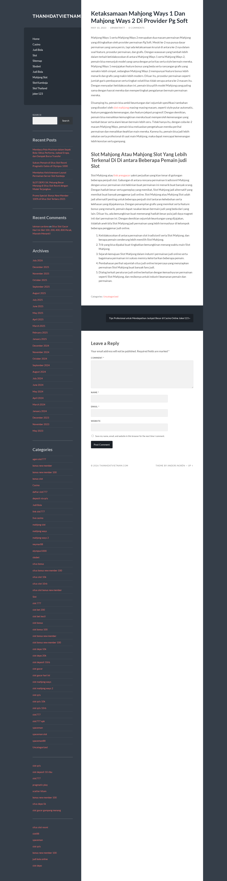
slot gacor (38, 668)
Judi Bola (38, 49)
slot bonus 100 (40, 629)
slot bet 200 (39, 609)
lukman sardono (41, 226)
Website (96, 421)
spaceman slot (40, 734)
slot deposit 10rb (41, 662)
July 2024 (38, 378)
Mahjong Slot (40, 77)
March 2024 (39, 404)
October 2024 (40, 358)
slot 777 (37, 603)
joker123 (38, 93)
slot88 (36, 833)
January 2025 (40, 339)
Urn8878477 (117, 28)
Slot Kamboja (40, 82)
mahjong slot (39, 524)
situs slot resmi (40, 827)
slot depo (37, 865)
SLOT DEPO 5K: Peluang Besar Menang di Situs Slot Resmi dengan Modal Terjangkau (50, 185)
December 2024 (41, 345)
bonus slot (38, 478)
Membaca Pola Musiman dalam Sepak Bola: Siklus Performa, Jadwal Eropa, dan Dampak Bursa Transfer (52, 153)
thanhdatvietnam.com (63, 16)
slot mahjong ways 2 (43, 688)
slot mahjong (121, 107)
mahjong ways (40, 531)
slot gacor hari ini (41, 675)
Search (37, 115)
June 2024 (38, 384)
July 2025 (38, 299)
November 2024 (41, 352)
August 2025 (39, 293)
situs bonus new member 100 (47, 570)
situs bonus (38, 563)
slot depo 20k (39, 655)
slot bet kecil (39, 616)
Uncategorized (40, 747)
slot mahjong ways (42, 681)
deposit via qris (40, 498)
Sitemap (37, 60)
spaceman (38, 727)
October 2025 (40, 280)
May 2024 (38, 391)
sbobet (36, 557)
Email (95, 406)
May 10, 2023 (98, 28)
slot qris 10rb (39, 708)
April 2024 (38, 398)
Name (95, 392)
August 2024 (39, 371)
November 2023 (41, 424)
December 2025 (41, 267)
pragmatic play (40, 784)
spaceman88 (39, 740)
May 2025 (38, 312)
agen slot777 (39, 459)
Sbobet (37, 66)
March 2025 (39, 325)
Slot (35, 55)
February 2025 (40, 332)
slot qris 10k (39, 701)
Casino (36, 44)
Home (36, 38)
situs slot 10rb (40, 583)
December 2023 (41, 417)
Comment (97, 358)
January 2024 (40, 411)
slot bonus (38, 622)
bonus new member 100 (45, 472)
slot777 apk (39, 721)
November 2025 (41, 273)
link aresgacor (122, 175)
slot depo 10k (39, 649)
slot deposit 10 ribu (42, 772)
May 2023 (38, 430)
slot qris (37, 695)
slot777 (37, 714)
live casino (38, 518)
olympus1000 (40, 550)
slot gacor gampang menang (47, 810)
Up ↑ (190, 465)
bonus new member (42, 465)
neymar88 (38, 544)
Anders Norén (176, 465)
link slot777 (39, 511)
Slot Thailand (40, 88)
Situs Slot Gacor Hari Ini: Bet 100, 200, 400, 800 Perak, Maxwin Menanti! (52, 230)
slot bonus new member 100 (47, 642)
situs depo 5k (39, 803)
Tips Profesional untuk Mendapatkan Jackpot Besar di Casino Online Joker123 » (149, 318)
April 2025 (38, 319)
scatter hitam (39, 791)
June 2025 (38, 306)
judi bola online (40, 859)
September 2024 (41, 365)
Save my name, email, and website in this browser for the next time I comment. (130, 436)
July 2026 (38, 260)
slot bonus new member (44, 636)
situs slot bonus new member (47, 590)
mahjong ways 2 (41, 537)
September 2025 (41, 286)
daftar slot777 (40, 491)
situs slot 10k (39, 577)
